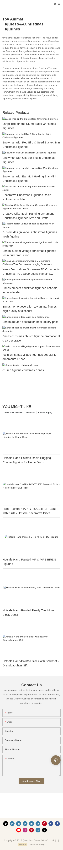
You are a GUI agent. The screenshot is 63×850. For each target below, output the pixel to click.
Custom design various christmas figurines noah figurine (29, 234)
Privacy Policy (37, 844)
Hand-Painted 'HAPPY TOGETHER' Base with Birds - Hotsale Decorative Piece (29, 511)
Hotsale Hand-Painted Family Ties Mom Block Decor (28, 612)
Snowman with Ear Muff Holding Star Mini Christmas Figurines (29, 178)
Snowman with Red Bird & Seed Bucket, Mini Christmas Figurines (31, 144)
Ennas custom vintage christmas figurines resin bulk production (29, 253)
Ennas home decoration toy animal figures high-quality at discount (29, 309)
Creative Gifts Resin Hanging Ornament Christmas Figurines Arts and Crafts (28, 216)
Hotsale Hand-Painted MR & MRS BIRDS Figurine (29, 561)
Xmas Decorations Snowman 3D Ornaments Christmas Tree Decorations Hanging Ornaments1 (31, 272)
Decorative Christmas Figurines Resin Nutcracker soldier (26, 197)
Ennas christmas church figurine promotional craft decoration (31, 338)
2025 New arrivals (13, 412)
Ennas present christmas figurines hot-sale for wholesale (29, 290)
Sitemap (22, 844)
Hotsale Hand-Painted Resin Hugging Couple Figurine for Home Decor (27, 460)
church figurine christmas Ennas (23, 370)
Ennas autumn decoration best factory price (30, 321)
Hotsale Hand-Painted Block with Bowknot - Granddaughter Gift (31, 663)
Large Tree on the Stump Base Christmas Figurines (29, 126)
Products (30, 412)
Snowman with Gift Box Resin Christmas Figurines (28, 160)
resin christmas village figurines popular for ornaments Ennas (30, 357)
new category (45, 412)
